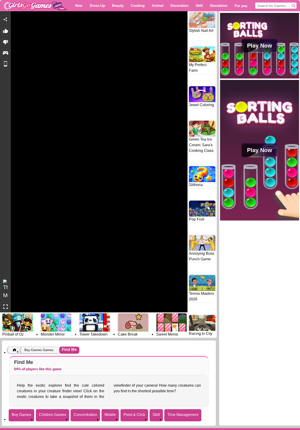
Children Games (52, 415)
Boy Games (21, 415)
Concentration (85, 415)
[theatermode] (5, 289)
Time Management (182, 415)
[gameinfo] (5, 53)
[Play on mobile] (5, 64)
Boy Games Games (38, 350)
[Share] (5, 19)
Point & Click (134, 415)
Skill (156, 415)
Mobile (110, 415)
